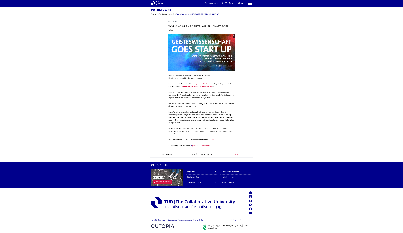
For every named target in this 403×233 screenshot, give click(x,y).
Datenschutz (172, 220)
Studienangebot (193, 177)
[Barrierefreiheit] (226, 3)
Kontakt (154, 220)
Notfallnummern (228, 177)
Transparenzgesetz (185, 220)
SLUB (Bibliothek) (228, 182)
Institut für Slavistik (161, 10)
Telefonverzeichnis (194, 182)
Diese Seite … (235, 154)
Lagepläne (191, 172)
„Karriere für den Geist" (204, 84)
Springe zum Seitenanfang (240, 220)
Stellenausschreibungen (230, 172)
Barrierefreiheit (198, 220)
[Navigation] (250, 3)
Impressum (162, 220)
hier (212, 140)
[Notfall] (222, 3)
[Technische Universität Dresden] (157, 3)
